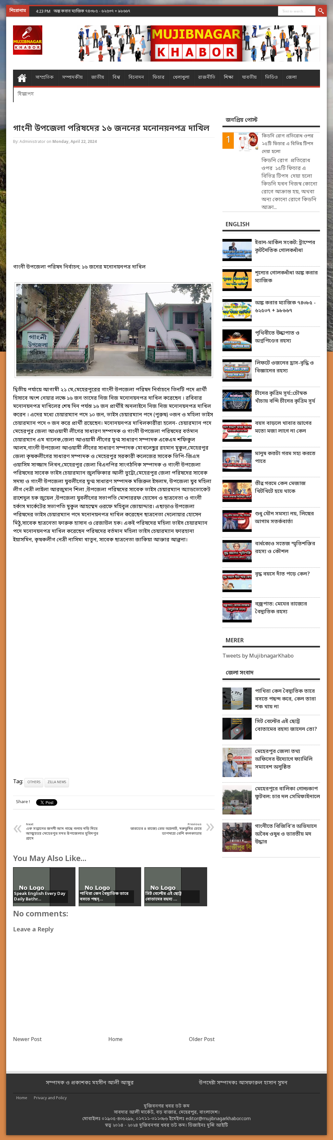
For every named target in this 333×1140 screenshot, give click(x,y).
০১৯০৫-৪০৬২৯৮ (117, 1119)
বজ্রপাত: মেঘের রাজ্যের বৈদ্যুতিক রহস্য (281, 608)
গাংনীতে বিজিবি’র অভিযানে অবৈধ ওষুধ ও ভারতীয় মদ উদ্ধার (286, 834)
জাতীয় (97, 78)
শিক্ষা (228, 78)
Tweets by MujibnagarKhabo (258, 656)
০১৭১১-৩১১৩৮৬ (152, 1119)
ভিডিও (271, 78)
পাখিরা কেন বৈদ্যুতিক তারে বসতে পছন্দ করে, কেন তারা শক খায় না (285, 699)
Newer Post (27, 1039)
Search (321, 11)
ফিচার (159, 78)
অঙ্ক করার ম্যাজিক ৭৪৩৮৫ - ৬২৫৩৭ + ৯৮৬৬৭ (285, 306)
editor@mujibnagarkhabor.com (218, 1119)
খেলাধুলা (181, 78)
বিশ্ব (116, 78)
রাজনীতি (206, 78)
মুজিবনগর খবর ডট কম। (163, 1125)
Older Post (202, 1039)
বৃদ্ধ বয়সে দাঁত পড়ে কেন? (282, 574)
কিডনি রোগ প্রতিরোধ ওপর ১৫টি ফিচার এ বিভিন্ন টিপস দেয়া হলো (287, 144)
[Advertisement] (114, 210)
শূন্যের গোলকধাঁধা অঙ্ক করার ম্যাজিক (286, 277)
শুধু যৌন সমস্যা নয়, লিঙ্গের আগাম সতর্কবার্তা (284, 517)
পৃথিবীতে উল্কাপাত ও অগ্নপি (77, 11)
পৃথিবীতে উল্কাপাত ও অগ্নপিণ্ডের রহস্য (277, 337)
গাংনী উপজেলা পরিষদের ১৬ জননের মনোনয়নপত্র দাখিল (111, 128)
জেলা (291, 78)
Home (22, 78)
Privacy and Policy (50, 1098)
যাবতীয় (249, 78)
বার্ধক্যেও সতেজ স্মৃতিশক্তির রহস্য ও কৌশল (285, 547)
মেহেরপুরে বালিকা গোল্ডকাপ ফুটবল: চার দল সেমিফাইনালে (287, 792)
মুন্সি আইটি (217, 1125)
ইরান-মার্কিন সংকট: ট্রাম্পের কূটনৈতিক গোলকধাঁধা (285, 246)
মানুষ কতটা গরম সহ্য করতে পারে (285, 457)
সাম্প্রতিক (44, 78)
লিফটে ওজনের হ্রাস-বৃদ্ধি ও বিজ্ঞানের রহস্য (284, 367)
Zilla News (56, 782)
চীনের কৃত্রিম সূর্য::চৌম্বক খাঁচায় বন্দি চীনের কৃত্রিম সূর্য (285, 397)
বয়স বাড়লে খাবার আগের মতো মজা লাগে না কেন (283, 427)
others (33, 782)
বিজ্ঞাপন (26, 94)
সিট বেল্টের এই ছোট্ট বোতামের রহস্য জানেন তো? (286, 725)
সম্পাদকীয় (72, 78)
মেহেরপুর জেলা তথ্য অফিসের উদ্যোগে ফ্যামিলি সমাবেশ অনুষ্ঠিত (284, 759)
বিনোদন (136, 78)
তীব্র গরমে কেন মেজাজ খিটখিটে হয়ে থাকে (280, 487)
